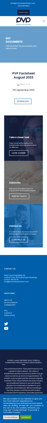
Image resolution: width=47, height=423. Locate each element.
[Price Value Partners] (23, 21)
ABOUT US (8, 300)
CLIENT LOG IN (9, 315)
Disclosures (35, 362)
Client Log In (23, 12)
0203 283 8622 (23, 6)
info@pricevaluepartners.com (23, 3)
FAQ (5, 310)
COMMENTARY (9, 305)
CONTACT (8, 313)
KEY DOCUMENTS (10, 302)
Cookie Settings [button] (11, 417)
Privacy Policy (22, 362)
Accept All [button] (26, 417)
